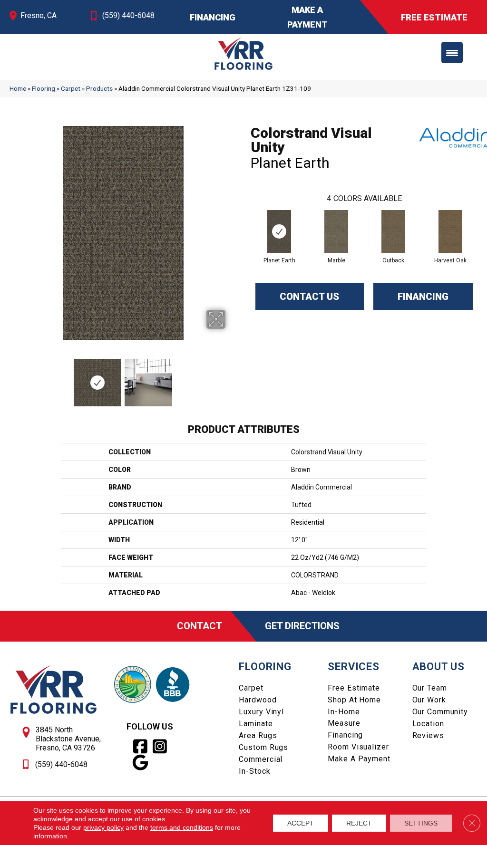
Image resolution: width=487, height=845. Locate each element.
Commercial (260, 759)
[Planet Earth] (279, 231)
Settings (421, 823)
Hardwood (257, 699)
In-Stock (254, 771)
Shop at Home (354, 699)
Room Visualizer (358, 746)
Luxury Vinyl (261, 711)
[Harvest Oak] (450, 231)
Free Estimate (354, 687)
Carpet (70, 88)
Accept (300, 823)
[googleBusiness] (140, 763)
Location (428, 723)
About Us (438, 666)
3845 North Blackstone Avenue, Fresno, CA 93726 (68, 738)
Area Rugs (258, 735)
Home (18, 88)
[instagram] (160, 746)
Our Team (429, 687)
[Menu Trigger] (452, 52)
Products (99, 88)
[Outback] (393, 231)
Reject (359, 823)
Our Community (440, 711)
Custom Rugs (263, 747)
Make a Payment (359, 758)
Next (231, 378)
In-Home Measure (344, 717)
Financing (423, 296)
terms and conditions (181, 827)
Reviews (428, 735)
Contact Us (309, 296)
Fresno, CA (38, 15)
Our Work (429, 699)
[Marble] (336, 231)
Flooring (43, 88)
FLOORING (265, 666)
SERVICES (353, 666)
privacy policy (103, 827)
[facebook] (140, 746)
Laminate (256, 723)
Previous (14, 378)
